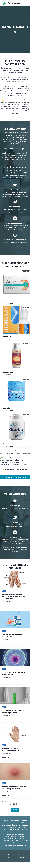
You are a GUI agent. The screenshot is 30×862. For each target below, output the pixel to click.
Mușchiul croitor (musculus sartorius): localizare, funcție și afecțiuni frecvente (13, 596)
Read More (6, 605)
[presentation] (15, 579)
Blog (3, 591)
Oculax (5, 444)
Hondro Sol (7, 337)
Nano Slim (6, 408)
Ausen (5, 301)
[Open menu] (26, 3)
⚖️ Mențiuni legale (22, 856)
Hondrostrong (8, 372)
